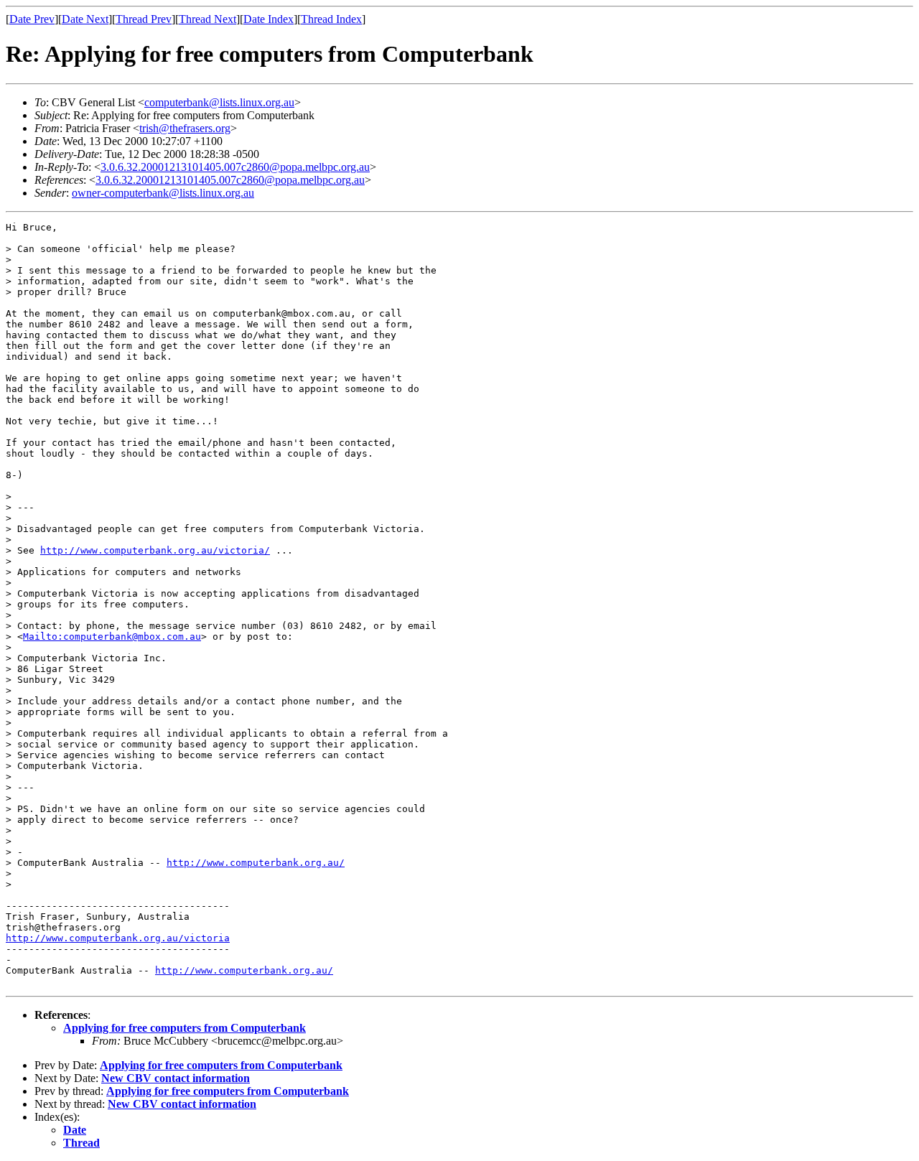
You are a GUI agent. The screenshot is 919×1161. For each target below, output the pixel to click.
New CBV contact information (175, 1078)
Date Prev (32, 19)
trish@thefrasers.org (184, 128)
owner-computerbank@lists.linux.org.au (163, 193)
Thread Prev (144, 19)
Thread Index (331, 19)
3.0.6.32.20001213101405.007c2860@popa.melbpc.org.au (235, 167)
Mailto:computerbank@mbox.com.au (112, 636)
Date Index (268, 19)
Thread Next (207, 19)
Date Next (85, 19)
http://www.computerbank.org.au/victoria (118, 938)
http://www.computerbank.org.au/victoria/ (155, 550)
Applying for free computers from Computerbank (184, 1028)
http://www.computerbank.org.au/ (256, 862)
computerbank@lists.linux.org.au (219, 102)
